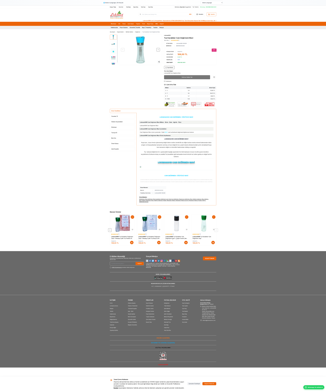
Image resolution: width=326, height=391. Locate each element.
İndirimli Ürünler (150, 305)
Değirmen (137, 32)
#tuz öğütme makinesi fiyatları (158, 200)
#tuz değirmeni (149, 199)
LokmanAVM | (158, 286)
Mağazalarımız (113, 319)
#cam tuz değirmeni (174, 199)
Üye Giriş (184, 308)
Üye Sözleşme (185, 303)
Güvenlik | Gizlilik (135, 27)
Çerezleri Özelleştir (194, 383)
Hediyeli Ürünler (150, 311)
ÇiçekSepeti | (165, 286)
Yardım (155, 27)
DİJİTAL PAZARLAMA (163, 347)
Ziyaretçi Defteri (114, 330)
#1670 (203, 200)
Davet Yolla (149, 322)
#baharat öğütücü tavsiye (182, 200)
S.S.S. (111, 303)
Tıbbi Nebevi (167, 305)
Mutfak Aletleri (129, 32)
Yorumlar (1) (114, 116)
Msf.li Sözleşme (132, 316)
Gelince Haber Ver (187, 77)
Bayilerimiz (112, 316)
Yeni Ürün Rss (167, 330)
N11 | (153, 286)
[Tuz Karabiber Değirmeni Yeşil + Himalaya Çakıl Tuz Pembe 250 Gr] (122, 223)
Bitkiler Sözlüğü (168, 319)
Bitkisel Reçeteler (168, 316)
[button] (122, 49)
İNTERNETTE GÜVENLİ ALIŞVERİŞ (163, 343)
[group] (140, 50)
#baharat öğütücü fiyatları (195, 200)
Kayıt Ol (139, 263)
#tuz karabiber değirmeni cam (160, 199)
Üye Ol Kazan (149, 303)
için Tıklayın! (206, 303)
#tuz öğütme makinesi (195, 199)
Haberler (112, 325)
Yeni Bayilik (185, 311)
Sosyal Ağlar (113, 327)
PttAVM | (172, 286)
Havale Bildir (185, 319)
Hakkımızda (114, 27)
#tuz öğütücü (205, 199)
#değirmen (142, 199)
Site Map (166, 325)
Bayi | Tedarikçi (146, 27)
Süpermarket (120, 32)
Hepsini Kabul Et (209, 383)
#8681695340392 (143, 201)
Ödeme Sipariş (131, 303)
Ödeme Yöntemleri (132, 305)
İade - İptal (130, 311)
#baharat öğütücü (171, 200)
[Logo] (120, 14)
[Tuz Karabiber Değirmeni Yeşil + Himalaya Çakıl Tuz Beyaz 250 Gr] (149, 223)
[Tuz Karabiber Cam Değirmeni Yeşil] (203, 223)
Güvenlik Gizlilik (132, 319)
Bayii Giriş (184, 314)
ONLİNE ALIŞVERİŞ (163, 338)
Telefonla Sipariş (114, 322)
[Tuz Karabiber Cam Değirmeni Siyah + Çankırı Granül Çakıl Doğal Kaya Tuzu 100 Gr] (176, 223)
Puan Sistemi (124, 27)
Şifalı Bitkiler (167, 308)
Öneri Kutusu (114, 143)
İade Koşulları (115, 149)
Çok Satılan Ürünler (150, 319)
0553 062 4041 (181, 62)
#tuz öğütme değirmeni (145, 200)
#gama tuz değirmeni (184, 199)
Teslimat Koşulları (132, 308)
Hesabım (184, 316)
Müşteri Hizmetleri (132, 325)
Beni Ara (113, 138)
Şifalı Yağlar (167, 311)
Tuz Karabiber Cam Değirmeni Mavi (151, 32)
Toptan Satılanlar (150, 316)
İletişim (161, 27)
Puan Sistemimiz (150, 314)
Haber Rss (166, 327)
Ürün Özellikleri (116, 111)
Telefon (197, 7)
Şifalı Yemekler (168, 314)
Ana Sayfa (112, 32)
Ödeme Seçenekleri (117, 121)
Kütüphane (166, 303)
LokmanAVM (167, 35)
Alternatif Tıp (167, 322)
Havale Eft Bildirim (132, 322)
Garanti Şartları (131, 314)
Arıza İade (184, 322)
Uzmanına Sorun (114, 305)
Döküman (114, 127)
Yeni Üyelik (185, 305)
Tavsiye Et (114, 132)
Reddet (116, 388)
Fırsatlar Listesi (149, 308)
